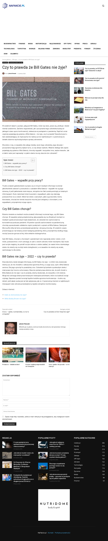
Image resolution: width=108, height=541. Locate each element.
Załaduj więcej (89, 137)
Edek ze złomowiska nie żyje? (16, 295)
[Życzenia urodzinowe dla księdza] (79, 90)
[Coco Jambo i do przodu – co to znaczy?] (59, 355)
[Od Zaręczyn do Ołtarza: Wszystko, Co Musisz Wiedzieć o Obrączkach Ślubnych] (7, 464)
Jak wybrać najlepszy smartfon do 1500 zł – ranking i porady (57, 444)
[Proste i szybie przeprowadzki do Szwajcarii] (36, 355)
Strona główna (6, 59)
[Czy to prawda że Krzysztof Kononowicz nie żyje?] (79, 80)
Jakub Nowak (12, 73)
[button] (103, 5)
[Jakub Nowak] (3, 73)
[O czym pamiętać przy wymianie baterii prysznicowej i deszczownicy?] (7, 444)
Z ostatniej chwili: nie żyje (15, 62)
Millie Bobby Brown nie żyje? (15, 299)
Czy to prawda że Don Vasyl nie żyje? (57, 312)
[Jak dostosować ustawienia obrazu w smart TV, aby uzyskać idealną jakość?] (43, 455)
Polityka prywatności (62, 533)
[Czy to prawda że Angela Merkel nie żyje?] (79, 129)
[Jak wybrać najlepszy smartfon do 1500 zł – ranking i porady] (43, 444)
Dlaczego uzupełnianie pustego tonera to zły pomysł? (57, 466)
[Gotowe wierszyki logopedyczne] (79, 119)
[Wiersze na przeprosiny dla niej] (79, 100)
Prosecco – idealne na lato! (11, 364)
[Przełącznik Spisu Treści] (31, 160)
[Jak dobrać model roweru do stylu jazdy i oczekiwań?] (7, 455)
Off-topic (14, 59)
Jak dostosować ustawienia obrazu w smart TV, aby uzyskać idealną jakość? (59, 455)
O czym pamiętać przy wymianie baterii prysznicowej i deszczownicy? (24, 444)
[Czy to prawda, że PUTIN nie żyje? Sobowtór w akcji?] (79, 71)
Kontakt (50, 533)
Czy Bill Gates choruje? (13, 167)
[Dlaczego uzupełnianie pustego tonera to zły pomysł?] (43, 466)
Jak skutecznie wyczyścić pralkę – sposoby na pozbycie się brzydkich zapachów (59, 476)
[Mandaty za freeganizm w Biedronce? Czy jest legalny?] (79, 110)
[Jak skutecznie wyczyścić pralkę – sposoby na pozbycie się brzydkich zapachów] (43, 476)
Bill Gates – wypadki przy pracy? (16, 163)
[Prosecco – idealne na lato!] (12, 355)
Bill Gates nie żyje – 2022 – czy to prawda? (19, 170)
